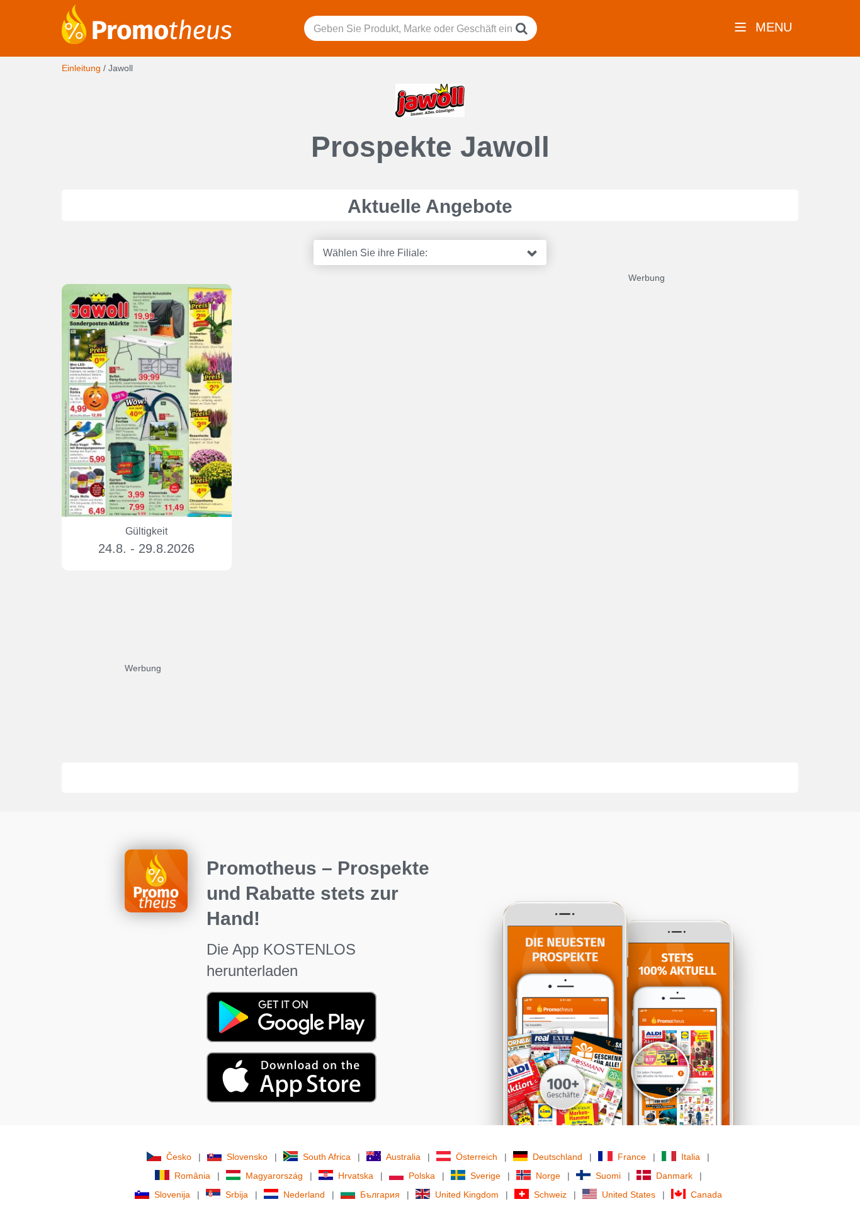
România (192, 1176)
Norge (548, 1176)
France (632, 1157)
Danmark (674, 1176)
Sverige (485, 1176)
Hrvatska (355, 1176)
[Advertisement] (722, 473)
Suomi (608, 1176)
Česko (178, 1157)
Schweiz (550, 1194)
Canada (706, 1194)
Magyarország (274, 1176)
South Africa (327, 1157)
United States (628, 1194)
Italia (690, 1157)
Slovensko (247, 1157)
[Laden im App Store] (291, 1077)
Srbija (236, 1194)
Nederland (304, 1194)
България (380, 1194)
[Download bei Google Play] (291, 1016)
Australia (403, 1157)
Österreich (476, 1157)
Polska (422, 1176)
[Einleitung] (147, 23)
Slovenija (172, 1194)
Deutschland (557, 1157)
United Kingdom (467, 1194)
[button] (430, 252)
